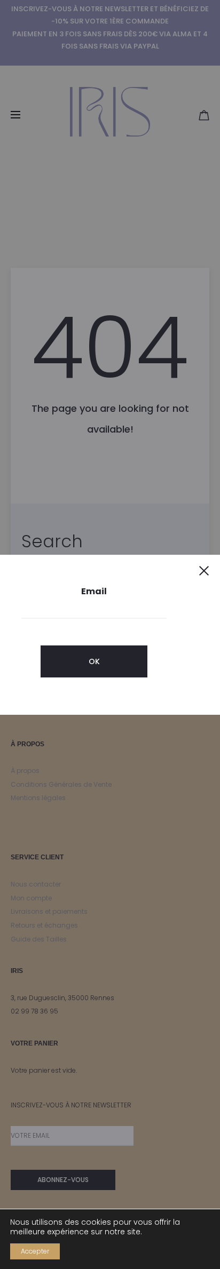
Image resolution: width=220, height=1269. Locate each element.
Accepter (35, 1251)
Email (94, 591)
